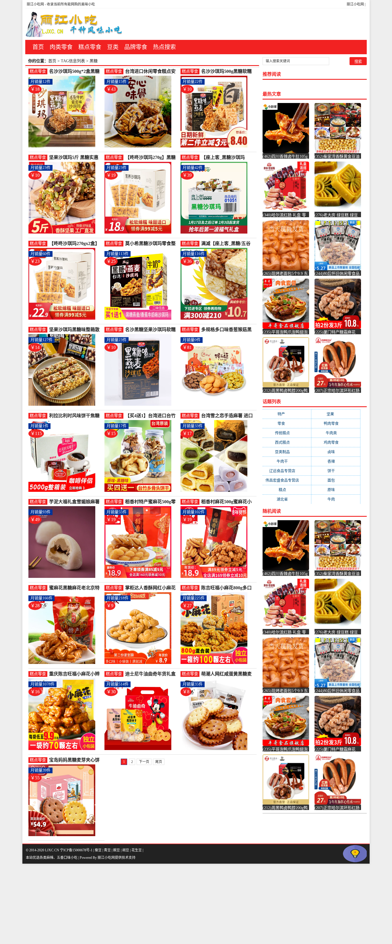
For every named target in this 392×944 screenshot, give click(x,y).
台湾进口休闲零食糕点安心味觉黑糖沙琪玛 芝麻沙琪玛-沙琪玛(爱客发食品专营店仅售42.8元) (151, 71)
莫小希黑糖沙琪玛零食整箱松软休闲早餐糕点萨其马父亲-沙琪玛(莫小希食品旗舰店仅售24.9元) (151, 243)
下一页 (144, 762)
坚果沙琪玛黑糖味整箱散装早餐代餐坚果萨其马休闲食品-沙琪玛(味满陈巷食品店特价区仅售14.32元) (75, 330)
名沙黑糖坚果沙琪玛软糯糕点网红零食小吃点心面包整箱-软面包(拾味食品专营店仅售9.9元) (151, 330)
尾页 (158, 762)
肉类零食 (61, 47)
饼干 (335, 471)
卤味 (335, 452)
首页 (38, 47)
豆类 (113, 47)
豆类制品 (287, 452)
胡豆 (125, 850)
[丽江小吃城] (74, 24)
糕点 (287, 489)
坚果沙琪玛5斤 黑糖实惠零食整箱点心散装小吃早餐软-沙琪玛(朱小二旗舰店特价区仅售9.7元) (75, 157)
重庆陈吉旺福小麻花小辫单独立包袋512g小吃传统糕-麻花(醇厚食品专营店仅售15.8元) (75, 674)
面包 (335, 480)
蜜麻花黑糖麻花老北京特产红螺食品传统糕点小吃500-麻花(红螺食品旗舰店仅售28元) (74, 588)
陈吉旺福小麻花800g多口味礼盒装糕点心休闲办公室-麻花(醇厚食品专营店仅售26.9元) (228, 588)
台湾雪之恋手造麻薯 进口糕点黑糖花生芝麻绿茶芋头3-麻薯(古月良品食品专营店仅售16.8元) (227, 416)
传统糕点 (287, 433)
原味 (335, 489)
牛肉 (335, 499)
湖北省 (287, 499)
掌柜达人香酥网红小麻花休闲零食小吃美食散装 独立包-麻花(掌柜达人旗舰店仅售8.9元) (151, 588)
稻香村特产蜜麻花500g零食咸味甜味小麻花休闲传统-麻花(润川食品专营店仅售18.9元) (151, 502)
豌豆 (116, 850)
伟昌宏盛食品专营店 (286, 480)
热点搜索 (164, 47)
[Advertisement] (172, 904)
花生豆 (136, 850)
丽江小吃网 (355, 4)
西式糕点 (287, 442)
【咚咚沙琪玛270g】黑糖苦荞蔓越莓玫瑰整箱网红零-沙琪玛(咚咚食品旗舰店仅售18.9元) (151, 157)
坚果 (336, 414)
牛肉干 (287, 461)
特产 (286, 414)
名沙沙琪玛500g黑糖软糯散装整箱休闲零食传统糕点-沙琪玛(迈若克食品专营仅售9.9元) (228, 71)
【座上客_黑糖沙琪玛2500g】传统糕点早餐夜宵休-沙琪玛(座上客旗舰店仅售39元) (228, 157)
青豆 (107, 850)
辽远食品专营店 (286, 471)
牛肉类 (336, 433)
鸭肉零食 (336, 423)
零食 (286, 423)
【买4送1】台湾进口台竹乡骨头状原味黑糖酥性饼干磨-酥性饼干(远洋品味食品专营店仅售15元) (151, 416)
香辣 (335, 461)
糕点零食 (89, 47)
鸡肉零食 (336, 442)
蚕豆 (98, 850)
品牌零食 (135, 47)
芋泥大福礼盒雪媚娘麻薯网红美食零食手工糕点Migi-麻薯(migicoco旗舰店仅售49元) (75, 502)
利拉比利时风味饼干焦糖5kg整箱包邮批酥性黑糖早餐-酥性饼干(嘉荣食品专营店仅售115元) (75, 416)
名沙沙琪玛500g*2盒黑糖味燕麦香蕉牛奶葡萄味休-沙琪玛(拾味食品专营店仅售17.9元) (75, 71)
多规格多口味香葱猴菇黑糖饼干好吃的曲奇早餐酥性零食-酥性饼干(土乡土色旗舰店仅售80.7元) (228, 330)
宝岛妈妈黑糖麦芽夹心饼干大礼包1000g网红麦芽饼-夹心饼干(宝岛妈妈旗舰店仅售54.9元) (75, 760)
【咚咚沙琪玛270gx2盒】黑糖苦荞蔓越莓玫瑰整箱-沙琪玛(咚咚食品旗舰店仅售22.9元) (75, 243)
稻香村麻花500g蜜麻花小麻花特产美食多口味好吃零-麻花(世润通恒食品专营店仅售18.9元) (228, 502)
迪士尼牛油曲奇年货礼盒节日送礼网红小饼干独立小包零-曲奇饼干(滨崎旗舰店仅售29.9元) (151, 674)
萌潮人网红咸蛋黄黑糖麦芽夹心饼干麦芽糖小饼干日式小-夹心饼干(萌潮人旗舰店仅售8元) (228, 674)
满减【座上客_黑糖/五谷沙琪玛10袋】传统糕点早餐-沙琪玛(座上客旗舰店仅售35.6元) (228, 243)
